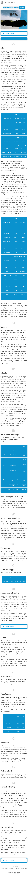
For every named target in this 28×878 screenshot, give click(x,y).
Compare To (16, 7)
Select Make (5, 7)
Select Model (11, 7)
